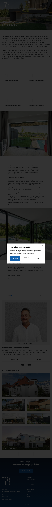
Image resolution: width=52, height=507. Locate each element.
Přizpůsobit (37, 258)
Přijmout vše (15, 258)
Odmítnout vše (26, 258)
